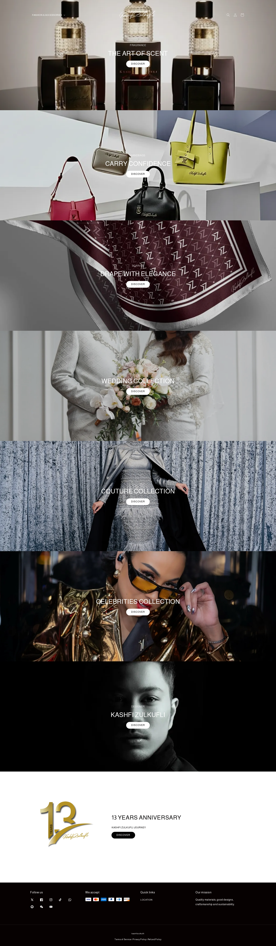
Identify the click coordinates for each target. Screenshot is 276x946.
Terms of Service (123, 939)
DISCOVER (138, 63)
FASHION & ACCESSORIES (47, 15)
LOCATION (146, 899)
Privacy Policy (139, 939)
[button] (228, 14)
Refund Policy (154, 939)
